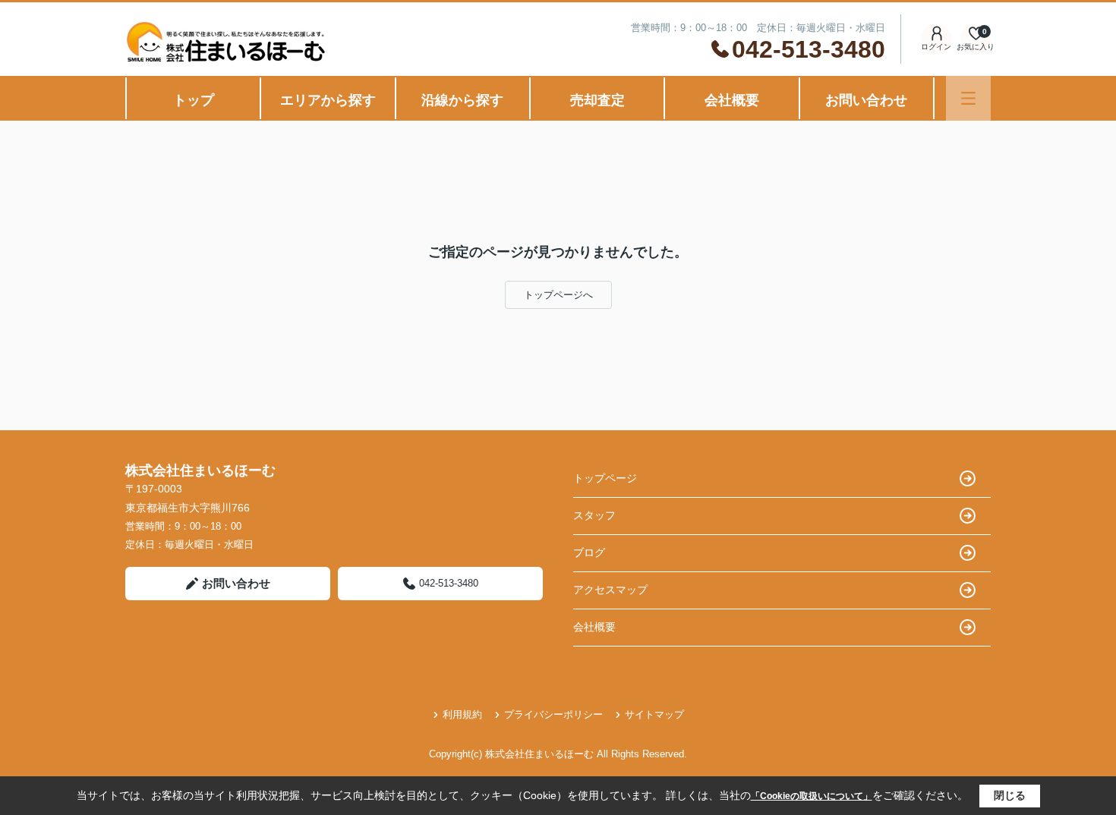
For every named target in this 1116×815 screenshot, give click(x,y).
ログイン (936, 46)
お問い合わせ (866, 100)
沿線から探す (462, 100)
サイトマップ (654, 714)
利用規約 (462, 714)
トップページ (605, 478)
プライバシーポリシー (553, 714)
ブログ (589, 552)
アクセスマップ (610, 590)
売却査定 (597, 100)
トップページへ (558, 295)
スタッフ (594, 515)
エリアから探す (328, 100)
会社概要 (732, 100)
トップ (193, 100)
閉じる (1010, 795)
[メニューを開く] (968, 98)
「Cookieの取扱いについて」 (811, 796)
